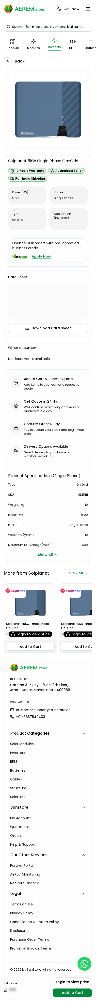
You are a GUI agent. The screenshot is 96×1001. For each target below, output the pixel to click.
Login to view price (33, 634)
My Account (20, 818)
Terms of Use (21, 904)
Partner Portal (21, 865)
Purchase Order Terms (29, 939)
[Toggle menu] (88, 9)
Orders (16, 835)
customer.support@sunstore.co (43, 709)
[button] (48, 27)
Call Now (72, 8)
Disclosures (19, 930)
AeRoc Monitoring (25, 874)
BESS (14, 761)
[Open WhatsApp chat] (84, 964)
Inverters (17, 752)
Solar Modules (22, 743)
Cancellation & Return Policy (34, 921)
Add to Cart (30, 646)
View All (76, 573)
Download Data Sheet (51, 328)
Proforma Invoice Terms (31, 948)
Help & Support (23, 844)
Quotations (20, 826)
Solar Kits (17, 796)
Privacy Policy (21, 913)
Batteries (17, 770)
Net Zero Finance (24, 883)
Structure (18, 788)
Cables (16, 779)
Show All (45, 554)
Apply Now (41, 256)
